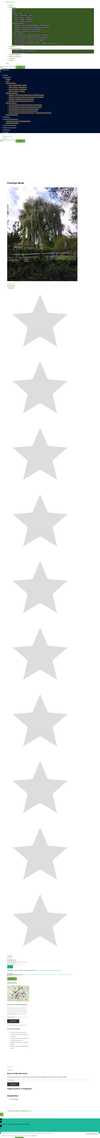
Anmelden (9, 958)
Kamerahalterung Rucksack (18, 52)
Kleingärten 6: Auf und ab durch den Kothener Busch (27, 30)
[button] (7, 63)
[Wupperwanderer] (10, 2)
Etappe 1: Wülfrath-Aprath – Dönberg (24, 15)
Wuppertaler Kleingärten (17, 23)
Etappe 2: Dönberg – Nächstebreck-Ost (24, 17)
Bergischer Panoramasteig (18, 44)
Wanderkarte (12, 46)
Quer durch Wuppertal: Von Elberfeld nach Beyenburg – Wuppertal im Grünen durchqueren (36, 42)
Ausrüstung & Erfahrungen (15, 48)
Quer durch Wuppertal (17, 32)
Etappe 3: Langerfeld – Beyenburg (23, 21)
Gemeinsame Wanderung (15, 54)
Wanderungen (12, 7)
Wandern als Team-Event (15, 56)
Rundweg (14, 9)
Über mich (11, 60)
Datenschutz (10, 1069)
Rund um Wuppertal (16, 13)
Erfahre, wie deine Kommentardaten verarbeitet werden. (48, 970)
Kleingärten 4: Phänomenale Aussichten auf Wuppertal (27, 28)
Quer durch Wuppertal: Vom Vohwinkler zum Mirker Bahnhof (29, 40)
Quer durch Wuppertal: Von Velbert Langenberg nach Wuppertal (30, 38)
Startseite (11, 5)
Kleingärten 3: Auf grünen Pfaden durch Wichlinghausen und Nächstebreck (32, 26)
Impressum (9, 1066)
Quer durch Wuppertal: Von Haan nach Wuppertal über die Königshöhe (31, 34)
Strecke (13, 11)
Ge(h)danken (12, 58)
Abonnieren (13, 1021)
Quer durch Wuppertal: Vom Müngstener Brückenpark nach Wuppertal (31, 36)
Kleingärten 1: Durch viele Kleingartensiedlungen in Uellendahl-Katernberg (32, 25)
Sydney (31, 1111)
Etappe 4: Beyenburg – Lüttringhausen (24, 19)
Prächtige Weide (11, 284)
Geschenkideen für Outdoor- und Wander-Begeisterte (24, 50)
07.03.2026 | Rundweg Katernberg (18, 1032)
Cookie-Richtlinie (34, 1135)
